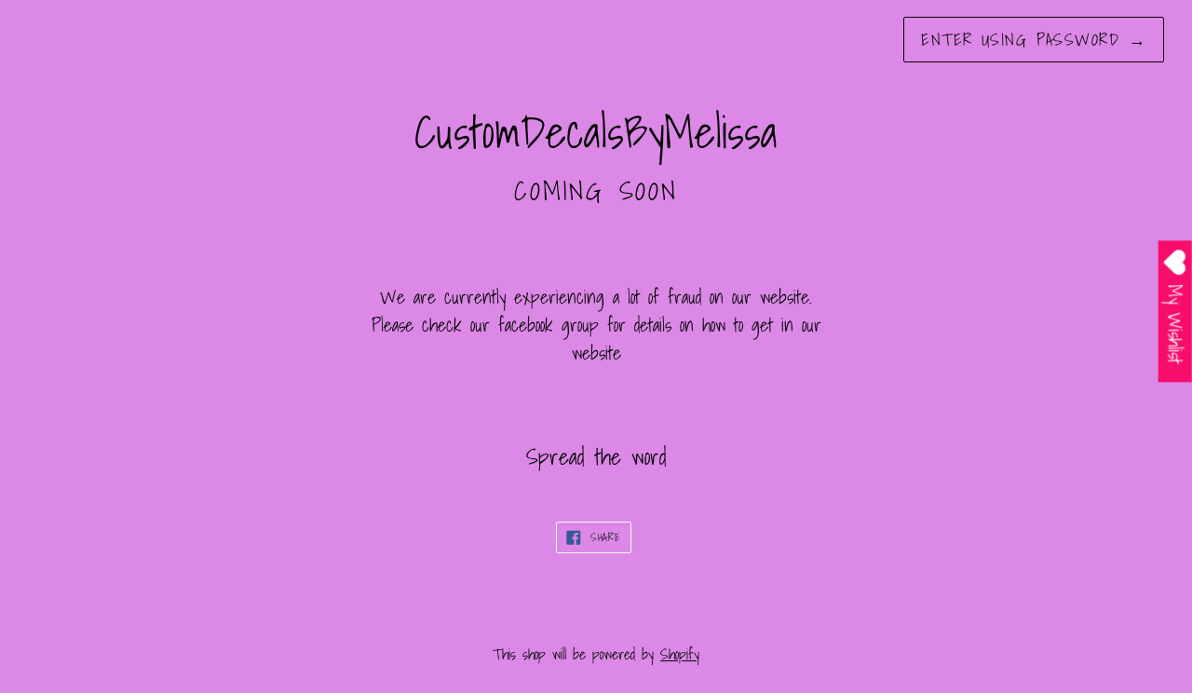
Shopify (679, 654)
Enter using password (1033, 39)
